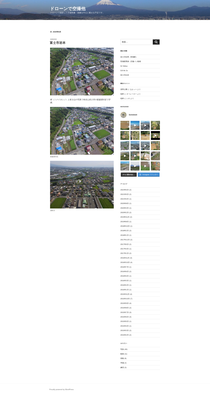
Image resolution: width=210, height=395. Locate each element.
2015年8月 (124, 308)
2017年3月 (124, 249)
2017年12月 (125, 240)
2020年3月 (124, 208)
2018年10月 (125, 226)
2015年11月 (124, 294)
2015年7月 (124, 312)
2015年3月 (124, 330)
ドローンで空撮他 (68, 8)
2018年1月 (124, 235)
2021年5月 (124, 194)
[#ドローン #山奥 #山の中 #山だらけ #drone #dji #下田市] (135, 135)
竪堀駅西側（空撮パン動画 (130, 61)
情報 (122, 358)
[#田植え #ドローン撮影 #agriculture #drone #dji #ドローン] (145, 135)
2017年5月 (124, 244)
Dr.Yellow (123, 66)
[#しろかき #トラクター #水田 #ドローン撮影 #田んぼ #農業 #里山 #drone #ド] (145, 155)
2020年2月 (124, 212)
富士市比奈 (124, 75)
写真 (122, 349)
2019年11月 (124, 217)
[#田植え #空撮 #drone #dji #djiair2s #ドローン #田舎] (155, 145)
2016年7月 (124, 267)
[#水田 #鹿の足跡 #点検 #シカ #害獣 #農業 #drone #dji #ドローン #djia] (145, 166)
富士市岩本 (58, 43)
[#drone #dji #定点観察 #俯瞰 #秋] (124, 135)
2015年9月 (124, 303)
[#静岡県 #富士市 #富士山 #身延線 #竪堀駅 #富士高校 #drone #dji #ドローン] (135, 145)
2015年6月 (124, 317)
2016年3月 (124, 281)
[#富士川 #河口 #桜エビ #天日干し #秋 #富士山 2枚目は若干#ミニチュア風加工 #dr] (124, 166)
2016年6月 (124, 271)
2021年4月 (124, 199)
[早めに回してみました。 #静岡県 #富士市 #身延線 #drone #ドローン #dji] (145, 145)
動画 (122, 354)
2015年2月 (124, 335)
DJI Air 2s (124, 70)
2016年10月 (125, 262)
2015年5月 (124, 321)
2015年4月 (124, 326)
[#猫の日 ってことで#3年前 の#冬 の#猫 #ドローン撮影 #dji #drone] (155, 155)
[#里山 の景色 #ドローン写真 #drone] (155, 125)
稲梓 (122, 94)
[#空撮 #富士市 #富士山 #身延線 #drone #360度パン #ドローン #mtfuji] (145, 125)
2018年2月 (124, 231)
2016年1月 (124, 290)
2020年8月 (124, 203)
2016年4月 (124, 276)
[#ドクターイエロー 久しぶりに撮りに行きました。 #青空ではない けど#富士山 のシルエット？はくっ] (135, 166)
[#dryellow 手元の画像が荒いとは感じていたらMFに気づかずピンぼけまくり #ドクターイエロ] (135, 125)
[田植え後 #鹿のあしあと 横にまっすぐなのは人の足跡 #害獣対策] (124, 125)
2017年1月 (124, 253)
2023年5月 (124, 190)
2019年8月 (124, 222)
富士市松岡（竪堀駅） (128, 57)
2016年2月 (124, 285)
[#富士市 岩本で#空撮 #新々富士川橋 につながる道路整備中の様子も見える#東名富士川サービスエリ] (124, 145)
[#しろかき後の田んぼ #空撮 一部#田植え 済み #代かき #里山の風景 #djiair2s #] (155, 166)
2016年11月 (124, 258)
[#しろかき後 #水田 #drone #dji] (155, 135)
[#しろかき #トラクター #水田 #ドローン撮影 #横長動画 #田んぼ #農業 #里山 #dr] (135, 155)
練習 (122, 367)
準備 (122, 363)
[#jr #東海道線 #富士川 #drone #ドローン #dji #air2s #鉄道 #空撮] (124, 155)
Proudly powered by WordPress (61, 389)
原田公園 (123, 89)
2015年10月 (125, 299)
